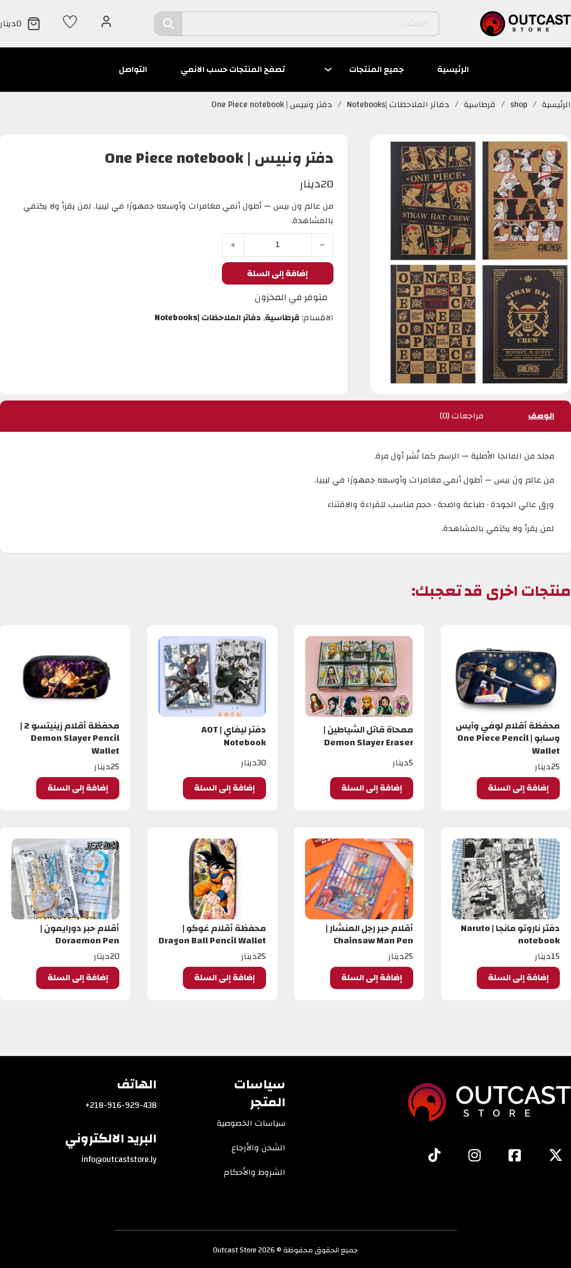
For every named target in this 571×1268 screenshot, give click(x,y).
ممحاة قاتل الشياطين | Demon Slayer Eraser (368, 735)
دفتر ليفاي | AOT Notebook (233, 735)
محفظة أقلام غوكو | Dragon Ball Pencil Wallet (212, 934)
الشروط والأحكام (255, 1172)
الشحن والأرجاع (258, 1148)
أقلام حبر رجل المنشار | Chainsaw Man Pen (369, 934)
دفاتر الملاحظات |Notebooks (398, 105)
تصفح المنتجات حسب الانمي (233, 69)
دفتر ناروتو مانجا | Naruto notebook (510, 934)
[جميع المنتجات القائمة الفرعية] (328, 69)
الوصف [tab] (541, 415)
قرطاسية (480, 105)
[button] (518, 788)
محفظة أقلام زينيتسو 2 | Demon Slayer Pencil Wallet (69, 738)
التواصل (133, 69)
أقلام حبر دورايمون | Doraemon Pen (79, 934)
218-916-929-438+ (121, 1105)
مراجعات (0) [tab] (461, 415)
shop (519, 105)
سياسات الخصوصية (251, 1123)
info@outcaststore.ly (119, 1160)
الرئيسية (453, 69)
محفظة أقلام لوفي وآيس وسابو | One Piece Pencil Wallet (508, 738)
